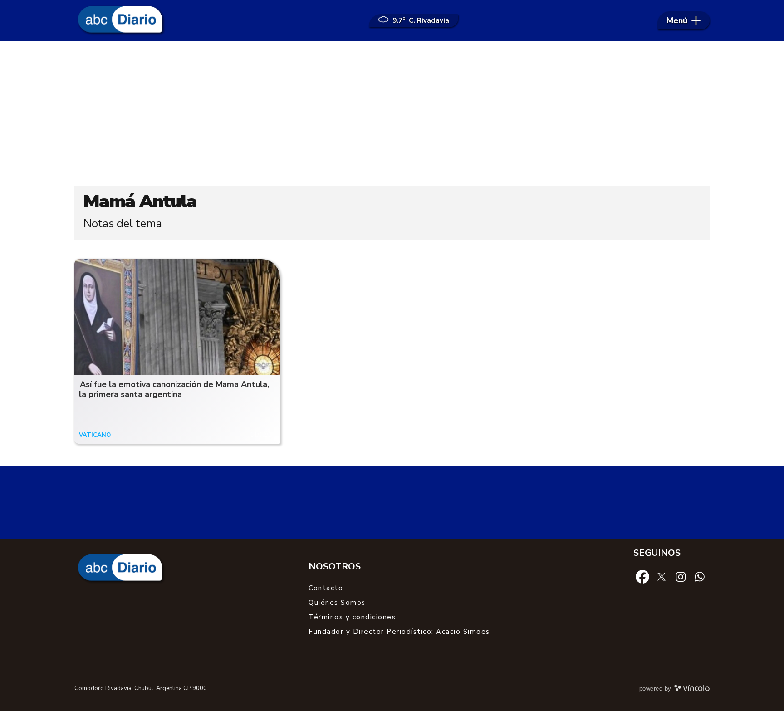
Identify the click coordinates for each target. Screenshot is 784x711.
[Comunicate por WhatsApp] (700, 576)
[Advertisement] (392, 113)
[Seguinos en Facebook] (642, 576)
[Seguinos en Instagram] (680, 576)
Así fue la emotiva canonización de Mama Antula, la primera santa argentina (174, 389)
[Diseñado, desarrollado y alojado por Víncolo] (692, 689)
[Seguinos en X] (661, 576)
